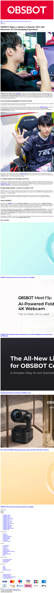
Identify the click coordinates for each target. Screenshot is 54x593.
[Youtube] (13, 589)
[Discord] (1, 589)
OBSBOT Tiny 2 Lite (7, 521)
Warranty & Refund (7, 536)
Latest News (5, 546)
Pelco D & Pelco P (7, 569)
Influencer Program (7, 574)
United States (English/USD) (6, 591)
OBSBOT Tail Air (7, 517)
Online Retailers (6, 560)
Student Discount (6, 541)
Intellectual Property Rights (8, 551)
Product (2, 21)
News (2, 22)
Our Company (6, 545)
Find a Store (5, 561)
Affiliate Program (6, 575)
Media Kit (5, 552)
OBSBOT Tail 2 (6, 516)
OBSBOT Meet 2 (43, 107)
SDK (4, 567)
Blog (4, 555)
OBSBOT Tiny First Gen (8, 523)
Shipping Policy (6, 537)
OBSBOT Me (6, 529)
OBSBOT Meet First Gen (8, 528)
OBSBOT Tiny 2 (6, 519)
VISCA (4, 568)
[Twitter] (17, 589)
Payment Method (6, 538)
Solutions (11, 21)
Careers (4, 547)
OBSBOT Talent (6, 515)
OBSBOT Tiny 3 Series (8, 518)
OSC (4, 566)
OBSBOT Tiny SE (7, 522)
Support (23, 21)
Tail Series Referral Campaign (9, 576)
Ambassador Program (7, 577)
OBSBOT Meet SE (7, 527)
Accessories (6, 21)
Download (5, 539)
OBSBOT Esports (17, 21)
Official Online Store (7, 559)
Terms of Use (6, 549)
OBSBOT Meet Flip (7, 525)
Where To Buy (28, 21)
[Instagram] (9, 589)
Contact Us (5, 535)
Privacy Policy (6, 550)
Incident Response (7, 553)
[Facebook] (4, 589)
